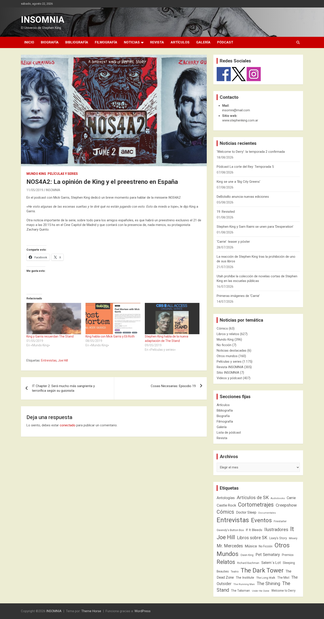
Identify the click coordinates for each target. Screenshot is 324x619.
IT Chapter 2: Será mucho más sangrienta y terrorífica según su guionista (63, 388)
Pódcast (225, 42)
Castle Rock (226, 505)
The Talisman (240, 590)
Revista (157, 42)
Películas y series (63, 173)
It (292, 529)
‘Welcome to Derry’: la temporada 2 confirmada (251, 152)
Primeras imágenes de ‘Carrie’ (238, 296)
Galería (203, 42)
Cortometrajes (256, 505)
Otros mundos (227, 356)
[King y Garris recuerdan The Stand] (53, 318)
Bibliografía (76, 42)
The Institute (245, 578)
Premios (288, 555)
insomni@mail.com (236, 110)
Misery (293, 538)
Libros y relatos (228, 334)
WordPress (142, 611)
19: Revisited (226, 212)
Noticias (132, 42)
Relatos (226, 562)
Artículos (180, 42)
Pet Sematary (267, 554)
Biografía (50, 42)
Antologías (226, 498)
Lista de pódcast (229, 432)
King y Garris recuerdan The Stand (50, 336)
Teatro (235, 571)
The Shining (268, 583)
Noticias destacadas (231, 350)
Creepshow (286, 505)
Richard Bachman (248, 563)
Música (251, 546)
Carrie (291, 498)
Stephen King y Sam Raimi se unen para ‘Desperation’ (255, 227)
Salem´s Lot (271, 562)
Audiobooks (278, 498)
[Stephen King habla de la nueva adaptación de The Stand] (172, 318)
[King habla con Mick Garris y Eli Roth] (113, 318)
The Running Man (244, 584)
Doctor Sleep (246, 512)
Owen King (246, 555)
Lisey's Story (278, 538)
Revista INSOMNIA (230, 367)
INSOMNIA (42, 20)
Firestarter (280, 521)
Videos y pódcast (229, 378)
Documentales (267, 512)
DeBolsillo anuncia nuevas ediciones (243, 197)
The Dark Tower (262, 570)
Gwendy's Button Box (230, 530)
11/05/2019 (34, 190)
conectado (67, 425)
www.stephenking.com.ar (240, 120)
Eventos (261, 520)
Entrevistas (49, 360)
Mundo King (36, 173)
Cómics (222, 328)
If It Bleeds (254, 530)
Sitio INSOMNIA (228, 373)
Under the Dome (260, 590)
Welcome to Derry (283, 590)
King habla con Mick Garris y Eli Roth (110, 336)
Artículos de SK (253, 497)
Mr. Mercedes (230, 545)
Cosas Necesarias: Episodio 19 (173, 386)
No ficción (224, 345)
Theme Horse (91, 611)
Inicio (29, 42)
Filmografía (106, 42)
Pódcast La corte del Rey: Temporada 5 (245, 167)
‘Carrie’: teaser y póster (233, 242)
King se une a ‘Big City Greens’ (238, 182)
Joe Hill (63, 360)
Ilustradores (276, 529)
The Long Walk (265, 577)
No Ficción (265, 546)
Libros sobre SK (252, 537)
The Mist (283, 577)
